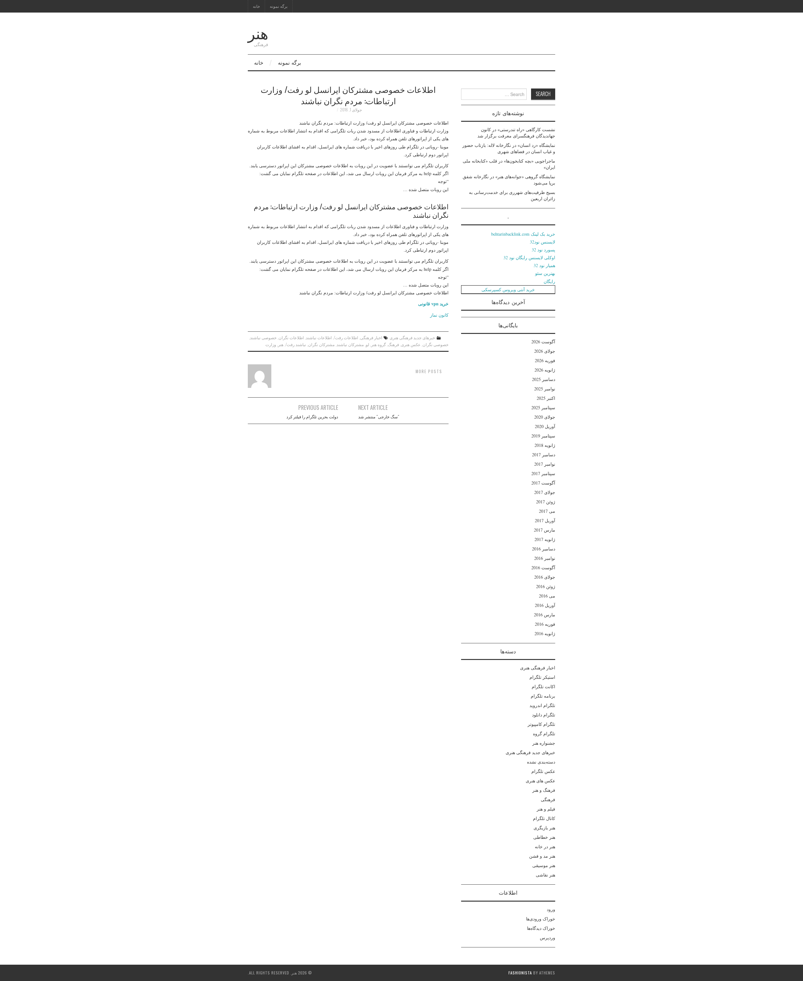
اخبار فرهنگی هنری (537, 668)
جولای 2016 (544, 577)
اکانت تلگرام (543, 686)
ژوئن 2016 (545, 586)
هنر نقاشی (545, 875)
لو (367, 344)
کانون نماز (439, 315)
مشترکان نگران (321, 344)
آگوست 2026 (543, 342)
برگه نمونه (279, 6)
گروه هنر (378, 344)
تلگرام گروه (544, 734)
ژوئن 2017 (545, 502)
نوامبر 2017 (544, 464)
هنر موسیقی (543, 865)
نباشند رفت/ (295, 344)
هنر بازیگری (544, 828)
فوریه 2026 (545, 360)
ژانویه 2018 (544, 445)
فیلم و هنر (546, 809)
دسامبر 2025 (543, 379)
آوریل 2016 (545, 605)
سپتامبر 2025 (543, 407)
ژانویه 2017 (544, 539)
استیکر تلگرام (542, 677)
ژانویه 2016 (544, 633)
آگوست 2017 (543, 483)
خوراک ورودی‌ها (540, 919)
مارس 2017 (544, 530)
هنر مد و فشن (542, 856)
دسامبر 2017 (543, 455)
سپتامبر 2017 (543, 473)
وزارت (270, 344)
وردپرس (547, 938)
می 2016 (547, 596)
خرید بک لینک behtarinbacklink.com (523, 234)
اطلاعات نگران (291, 337)
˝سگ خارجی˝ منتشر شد (378, 417)
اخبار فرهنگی (371, 337)
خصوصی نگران (436, 344)
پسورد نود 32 (543, 250)
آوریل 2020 (545, 426)
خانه (256, 6)
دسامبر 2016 (543, 549)
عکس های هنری (540, 781)
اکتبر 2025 (546, 398)
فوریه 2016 (545, 624)
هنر (258, 32)
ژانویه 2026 (544, 370)
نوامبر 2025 (544, 389)
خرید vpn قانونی (433, 303)
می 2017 (547, 511)
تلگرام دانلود (543, 715)
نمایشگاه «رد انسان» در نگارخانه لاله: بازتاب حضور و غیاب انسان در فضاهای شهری (508, 148)
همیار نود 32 (544, 265)
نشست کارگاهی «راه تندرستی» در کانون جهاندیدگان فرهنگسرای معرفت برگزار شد (516, 132)
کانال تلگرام (544, 818)
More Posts (429, 371)
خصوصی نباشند (263, 337)
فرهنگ (393, 344)
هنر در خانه (545, 847)
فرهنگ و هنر (543, 790)
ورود (551, 909)
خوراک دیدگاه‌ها (541, 928)
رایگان (549, 281)
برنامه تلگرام (543, 696)
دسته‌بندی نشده (541, 762)
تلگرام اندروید (542, 705)
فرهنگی (548, 799)
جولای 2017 (544, 492)
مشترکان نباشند (350, 344)
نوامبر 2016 (544, 558)
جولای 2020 (544, 417)
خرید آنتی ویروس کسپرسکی (508, 289)
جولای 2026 (544, 351)
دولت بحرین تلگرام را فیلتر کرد (312, 417)
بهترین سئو (545, 273)
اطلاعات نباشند (319, 337)
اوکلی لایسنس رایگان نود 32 (529, 257)
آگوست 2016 (543, 568)
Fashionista (520, 973)
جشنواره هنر (543, 743)
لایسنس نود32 (542, 242)
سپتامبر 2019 (543, 436)
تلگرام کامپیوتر (541, 724)
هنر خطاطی (544, 837)
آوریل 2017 (545, 520)
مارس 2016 (544, 615)
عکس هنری (411, 344)
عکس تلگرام (543, 771)
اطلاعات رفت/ (346, 337)
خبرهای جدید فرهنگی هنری (412, 337)
